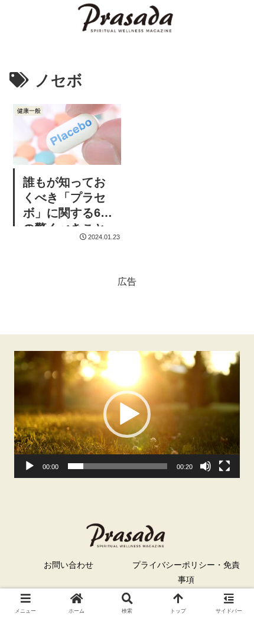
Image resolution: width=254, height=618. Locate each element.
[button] (127, 414)
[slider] (117, 466)
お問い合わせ (68, 565)
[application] (127, 414)
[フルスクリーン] (224, 466)
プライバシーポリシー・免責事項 (186, 572)
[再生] (29, 466)
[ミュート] (205, 466)
